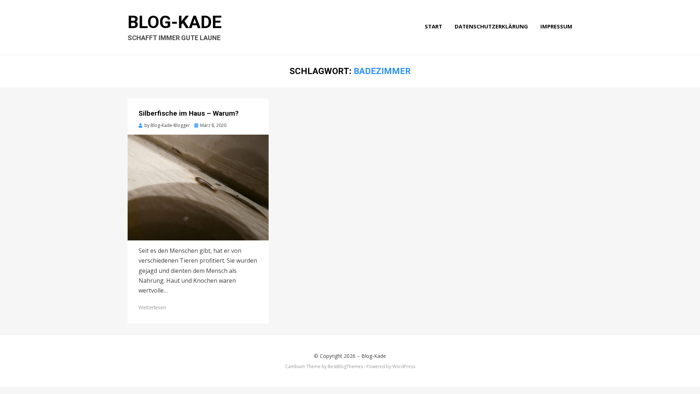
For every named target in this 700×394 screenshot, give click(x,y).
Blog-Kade (175, 22)
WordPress (403, 366)
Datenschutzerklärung (491, 26)
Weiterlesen (152, 307)
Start (433, 26)
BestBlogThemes (345, 366)
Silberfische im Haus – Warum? (188, 113)
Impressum (556, 26)
